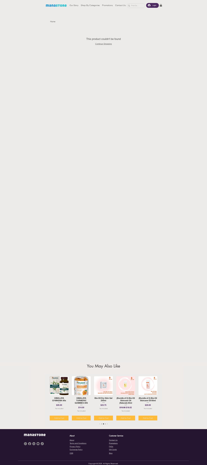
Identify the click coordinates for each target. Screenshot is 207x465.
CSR (71, 453)
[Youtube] (38, 443)
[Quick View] (59, 385)
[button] (161, 5)
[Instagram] (25, 443)
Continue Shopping (103, 44)
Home (52, 21)
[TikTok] (42, 443)
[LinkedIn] (33, 443)
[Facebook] (29, 443)
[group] (103, 398)
